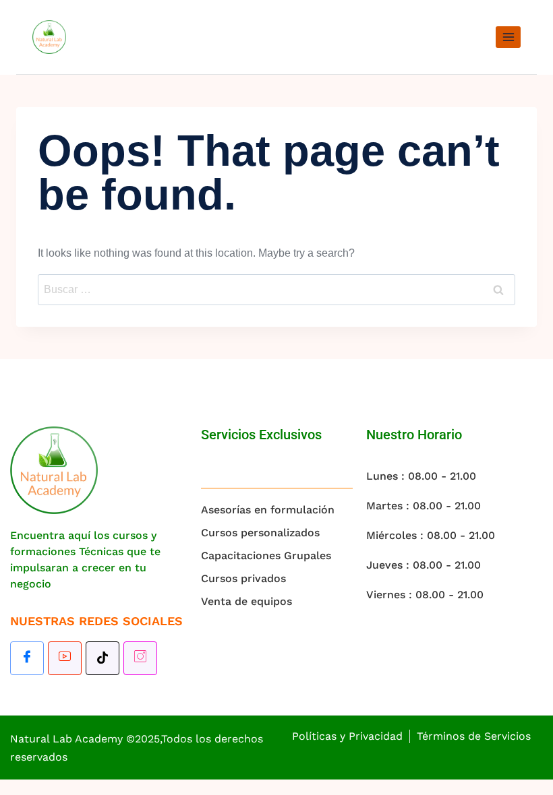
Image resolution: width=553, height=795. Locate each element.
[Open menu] (508, 36)
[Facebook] (27, 658)
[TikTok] (102, 658)
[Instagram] (140, 658)
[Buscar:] (276, 289)
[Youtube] (65, 658)
